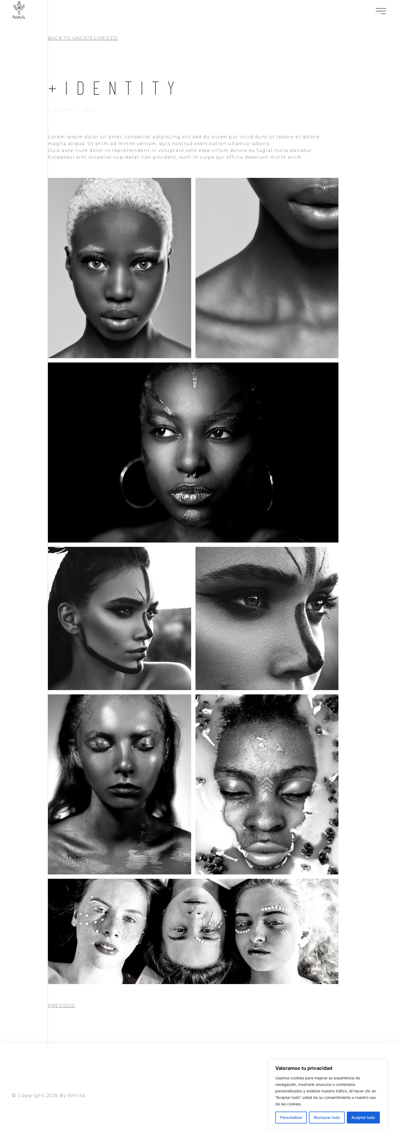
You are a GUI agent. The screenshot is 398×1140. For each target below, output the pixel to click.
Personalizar (291, 1117)
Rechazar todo (327, 1117)
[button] (83, 38)
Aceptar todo (363, 1117)
